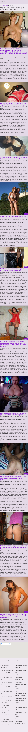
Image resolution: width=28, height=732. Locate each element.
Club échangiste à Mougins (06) (21, 671)
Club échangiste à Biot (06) (7, 670)
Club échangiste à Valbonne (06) (19, 704)
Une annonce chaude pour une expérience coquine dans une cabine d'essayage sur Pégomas (14, 547)
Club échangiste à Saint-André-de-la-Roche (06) (20, 694)
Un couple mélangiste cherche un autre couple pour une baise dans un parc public (13, 478)
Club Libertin (4, 2)
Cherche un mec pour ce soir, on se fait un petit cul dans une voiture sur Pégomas (14, 104)
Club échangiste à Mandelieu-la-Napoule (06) (7, 720)
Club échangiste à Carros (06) (6, 687)
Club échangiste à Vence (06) (20, 713)
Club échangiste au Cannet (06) (7, 715)
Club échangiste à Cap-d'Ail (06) (7, 683)
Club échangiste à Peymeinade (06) (19, 678)
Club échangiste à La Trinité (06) (5, 711)
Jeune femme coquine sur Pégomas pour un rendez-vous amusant (13, 217)
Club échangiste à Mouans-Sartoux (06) (21, 666)
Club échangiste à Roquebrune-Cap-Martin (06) (20, 684)
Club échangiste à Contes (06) (6, 692)
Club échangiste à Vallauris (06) (21, 708)
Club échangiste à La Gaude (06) (5, 706)
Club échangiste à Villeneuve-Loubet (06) (20, 722)
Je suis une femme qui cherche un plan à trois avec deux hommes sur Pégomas (13, 158)
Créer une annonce (22, 2)
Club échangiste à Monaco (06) (21, 662)
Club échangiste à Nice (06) (21, 675)
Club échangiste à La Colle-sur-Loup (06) (7, 701)
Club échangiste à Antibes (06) (7, 662)
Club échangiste (4, 5)
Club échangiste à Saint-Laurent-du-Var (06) (20, 699)
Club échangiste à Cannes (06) (7, 678)
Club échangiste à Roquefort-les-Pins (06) (20, 690)
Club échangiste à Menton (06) (7, 725)
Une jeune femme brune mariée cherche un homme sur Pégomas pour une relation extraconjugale (13, 616)
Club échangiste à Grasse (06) (6, 697)
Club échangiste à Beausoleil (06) (5, 666)
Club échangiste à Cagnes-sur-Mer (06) (7, 674)
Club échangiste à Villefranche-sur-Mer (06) (21, 718)
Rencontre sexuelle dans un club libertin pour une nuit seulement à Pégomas (13, 414)
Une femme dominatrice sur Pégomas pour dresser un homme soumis (12, 269)
